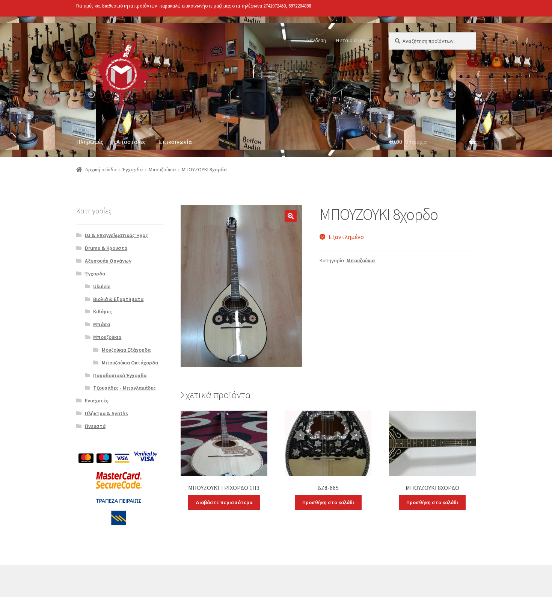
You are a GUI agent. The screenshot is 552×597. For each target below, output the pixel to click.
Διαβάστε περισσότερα (224, 502)
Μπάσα (101, 324)
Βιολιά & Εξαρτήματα (118, 299)
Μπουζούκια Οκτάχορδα (130, 362)
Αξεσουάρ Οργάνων (108, 260)
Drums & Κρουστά (106, 248)
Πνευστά (95, 426)
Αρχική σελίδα (101, 169)
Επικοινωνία (175, 141)
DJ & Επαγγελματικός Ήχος (116, 235)
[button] (291, 216)
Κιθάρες (102, 311)
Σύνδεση (316, 40)
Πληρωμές (89, 141)
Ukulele (101, 286)
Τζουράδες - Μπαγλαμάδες (124, 387)
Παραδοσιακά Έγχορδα (119, 375)
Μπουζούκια (162, 169)
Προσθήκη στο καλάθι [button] (328, 502)
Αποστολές (131, 141)
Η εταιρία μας (351, 40)
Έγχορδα (132, 169)
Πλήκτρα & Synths (106, 413)
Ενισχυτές (97, 400)
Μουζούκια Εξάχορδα (126, 349)
